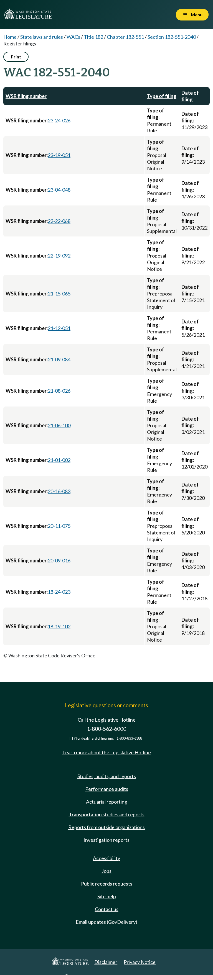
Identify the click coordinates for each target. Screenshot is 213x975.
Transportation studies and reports (106, 814)
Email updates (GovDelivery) (106, 922)
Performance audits (106, 789)
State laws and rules (41, 37)
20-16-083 (59, 491)
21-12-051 (59, 328)
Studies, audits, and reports (106, 776)
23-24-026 (59, 120)
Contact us (106, 909)
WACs (73, 37)
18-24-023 (59, 592)
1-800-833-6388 (129, 738)
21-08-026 (59, 391)
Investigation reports (106, 840)
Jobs (106, 871)
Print (16, 56)
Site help (106, 896)
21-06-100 (59, 425)
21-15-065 (59, 293)
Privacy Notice (140, 962)
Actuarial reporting (106, 802)
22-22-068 (59, 221)
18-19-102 (59, 626)
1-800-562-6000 (106, 729)
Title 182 (93, 37)
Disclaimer (105, 962)
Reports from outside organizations (106, 827)
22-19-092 (59, 256)
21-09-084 (59, 359)
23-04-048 (59, 190)
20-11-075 (59, 526)
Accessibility (106, 858)
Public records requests (106, 884)
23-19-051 (59, 155)
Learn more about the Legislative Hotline (106, 752)
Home (10, 37)
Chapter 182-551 (125, 37)
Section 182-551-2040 (172, 37)
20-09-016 (59, 560)
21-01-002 (59, 460)
